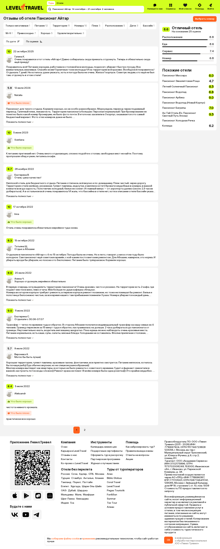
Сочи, (74, 474)
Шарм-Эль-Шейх (92, 486)
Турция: (66, 478)
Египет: (65, 486)
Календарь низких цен (104, 446)
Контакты (66, 459)
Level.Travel (113, 486)
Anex (110, 474)
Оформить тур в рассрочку (107, 455)
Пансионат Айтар (53, 18)
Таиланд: (66, 482)
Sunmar (111, 498)
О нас (64, 446)
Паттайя (87, 482)
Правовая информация (178, 538)
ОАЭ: (64, 490)
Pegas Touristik (116, 490)
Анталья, (88, 478)
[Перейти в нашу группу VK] (15, 514)
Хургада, (76, 486)
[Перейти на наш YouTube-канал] (26, 514)
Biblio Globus (114, 478)
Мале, (78, 494)
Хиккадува (82, 498)
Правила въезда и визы (139, 450)
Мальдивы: (67, 494)
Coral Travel (113, 482)
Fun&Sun (112, 494)
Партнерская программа (105, 459)
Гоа (72, 503)
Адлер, (83, 474)
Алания (99, 478)
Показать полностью (18, 122)
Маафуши (88, 494)
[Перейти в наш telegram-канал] (37, 514)
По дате (11, 41)
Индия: (65, 503)
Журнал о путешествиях (105, 463)
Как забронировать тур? (140, 446)
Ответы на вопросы (137, 455)
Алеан (110, 507)
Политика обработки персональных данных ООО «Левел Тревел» (185, 542)
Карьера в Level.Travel (73, 450)
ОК (168, 540)
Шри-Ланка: (68, 498)
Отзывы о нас (69, 455)
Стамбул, (77, 478)
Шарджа (82, 490)
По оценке (32, 41)
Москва (99, 474)
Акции (129, 459)
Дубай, (72, 490)
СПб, (92, 474)
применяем (88, 538)
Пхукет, (77, 482)
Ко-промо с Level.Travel (74, 463)
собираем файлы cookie (65, 538)
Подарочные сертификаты (107, 450)
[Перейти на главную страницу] (25, 6)
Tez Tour (112, 502)
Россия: (66, 474)
